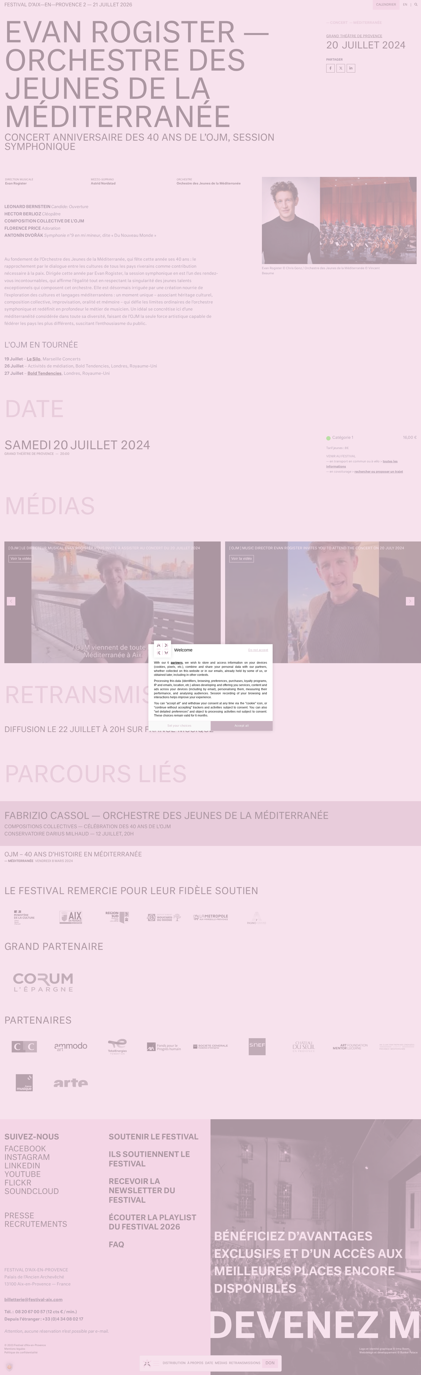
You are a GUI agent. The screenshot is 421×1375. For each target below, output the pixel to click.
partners (177, 662)
